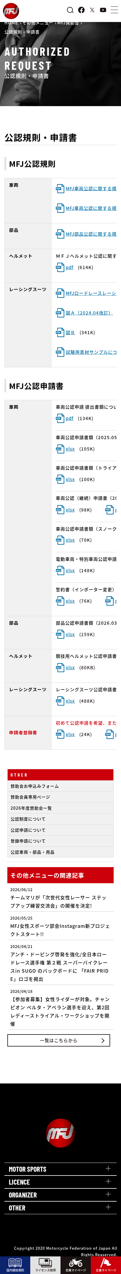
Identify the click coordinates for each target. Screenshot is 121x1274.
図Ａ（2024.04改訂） (89, 313)
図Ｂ (70, 332)
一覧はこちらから (59, 1040)
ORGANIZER (23, 1194)
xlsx (70, 449)
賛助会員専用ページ (30, 797)
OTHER (19, 774)
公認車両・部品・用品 (33, 852)
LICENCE (19, 1182)
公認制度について (28, 819)
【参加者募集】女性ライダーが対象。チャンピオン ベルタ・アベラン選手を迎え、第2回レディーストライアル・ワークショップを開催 (60, 1007)
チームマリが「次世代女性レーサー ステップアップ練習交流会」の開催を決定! (58, 898)
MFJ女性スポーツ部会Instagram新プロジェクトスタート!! (60, 926)
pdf (69, 267)
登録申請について (28, 841)
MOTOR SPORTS (27, 1169)
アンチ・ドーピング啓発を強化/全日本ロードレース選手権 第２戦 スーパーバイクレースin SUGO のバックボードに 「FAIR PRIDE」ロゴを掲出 (59, 963)
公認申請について (28, 830)
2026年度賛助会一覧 (31, 808)
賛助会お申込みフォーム (35, 786)
